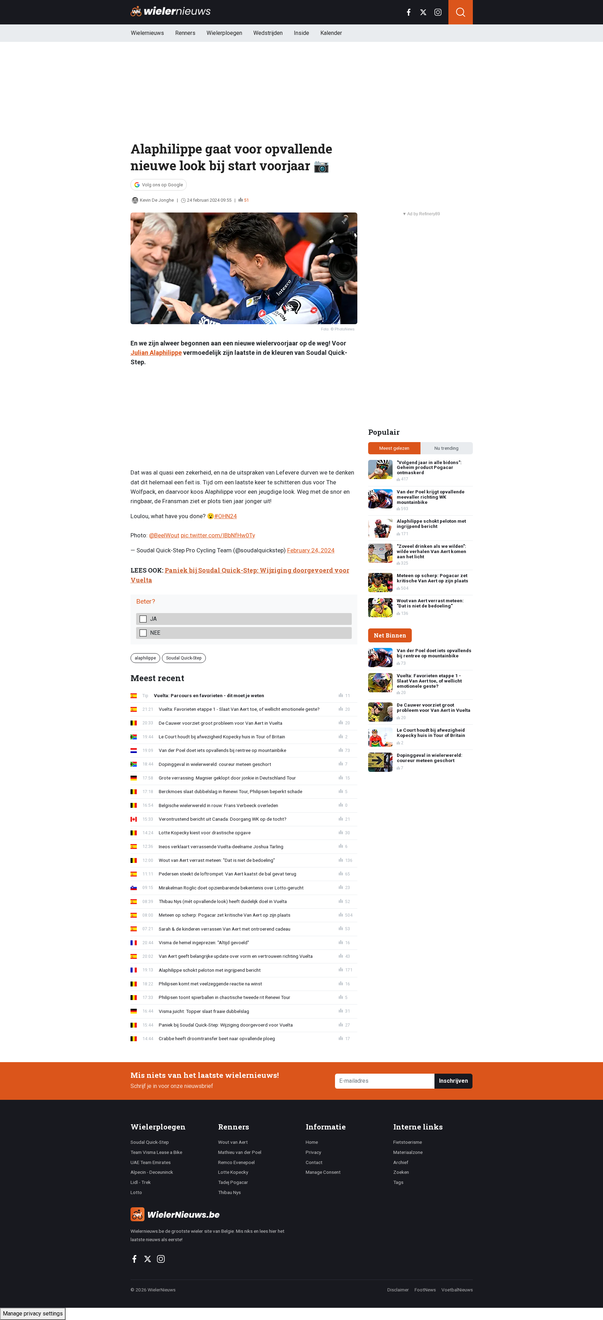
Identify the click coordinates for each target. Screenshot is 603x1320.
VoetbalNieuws (457, 1289)
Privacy (313, 1152)
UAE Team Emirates (151, 1162)
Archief (400, 1162)
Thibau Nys (229, 1192)
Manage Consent (323, 1172)
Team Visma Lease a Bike (156, 1152)
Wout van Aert (233, 1142)
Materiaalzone (408, 1152)
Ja (153, 619)
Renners (185, 33)
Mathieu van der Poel (239, 1152)
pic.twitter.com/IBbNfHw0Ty (218, 535)
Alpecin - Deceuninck (152, 1172)
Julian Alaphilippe (156, 352)
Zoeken (401, 1172)
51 (246, 200)
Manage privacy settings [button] (33, 1313)
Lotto (136, 1192)
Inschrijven (453, 1080)
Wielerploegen (224, 33)
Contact (314, 1162)
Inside (301, 33)
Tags (398, 1182)
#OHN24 (225, 516)
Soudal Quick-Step (184, 658)
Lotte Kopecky (233, 1172)
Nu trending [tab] (446, 448)
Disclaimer (398, 1289)
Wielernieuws (147, 33)
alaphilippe (145, 658)
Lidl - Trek (141, 1182)
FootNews (425, 1289)
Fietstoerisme (407, 1142)
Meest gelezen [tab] (394, 448)
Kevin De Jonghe (157, 200)
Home (312, 1142)
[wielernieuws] (214, 1214)
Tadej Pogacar (233, 1182)
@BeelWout (164, 535)
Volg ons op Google (162, 184)
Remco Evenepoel (236, 1162)
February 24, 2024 (311, 550)
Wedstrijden (268, 33)
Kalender (331, 33)
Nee (155, 632)
